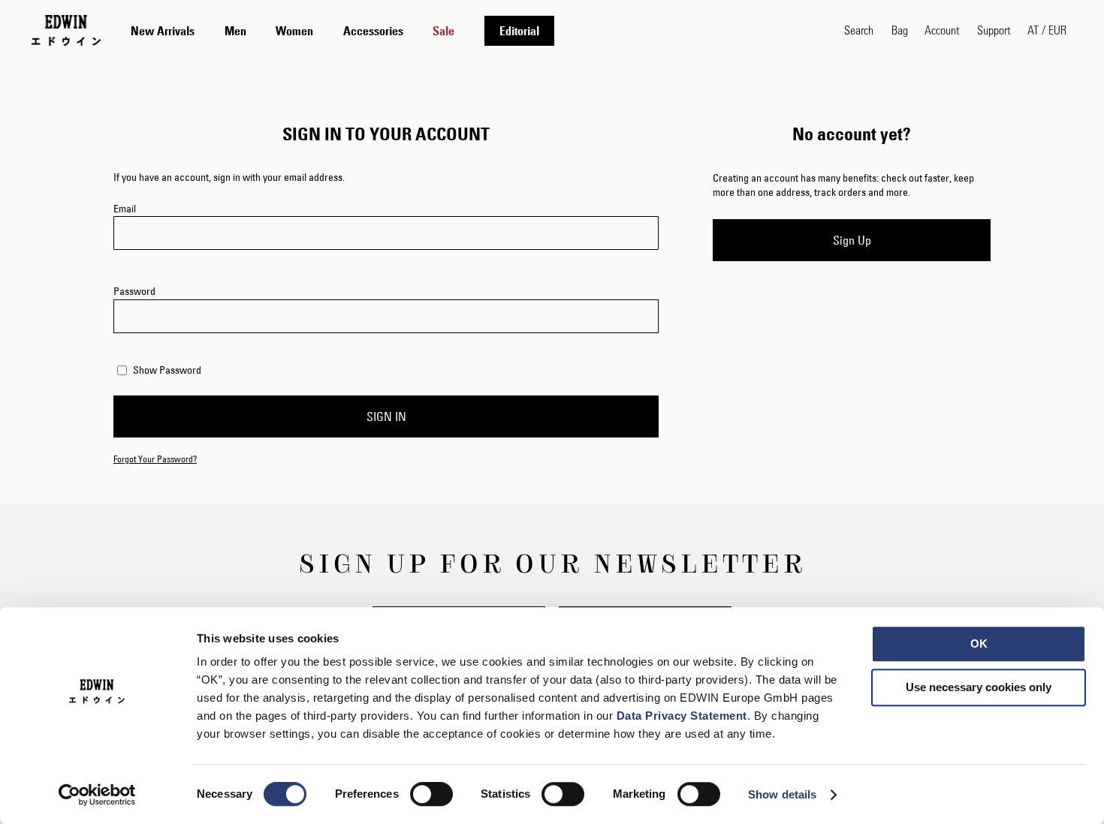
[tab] (472, 30)
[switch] (431, 795)
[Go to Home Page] (66, 30)
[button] (1046, 30)
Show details (782, 794)
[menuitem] (163, 31)
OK (979, 643)
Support (993, 30)
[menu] (342, 30)
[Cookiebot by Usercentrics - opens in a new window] (97, 794)
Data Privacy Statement (682, 715)
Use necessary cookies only (978, 687)
